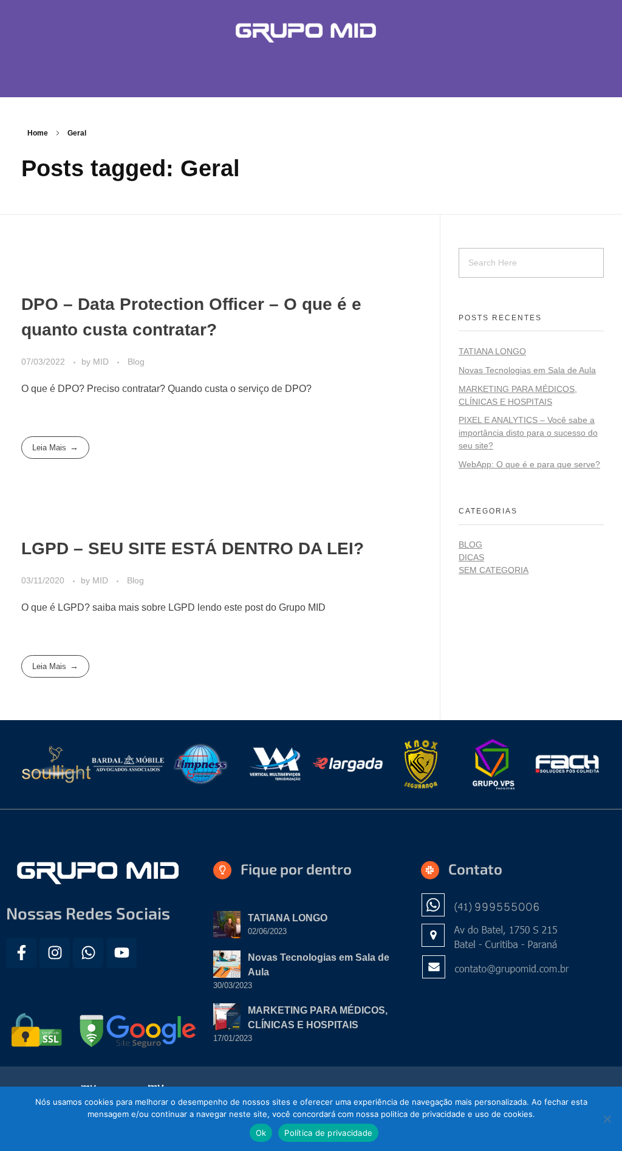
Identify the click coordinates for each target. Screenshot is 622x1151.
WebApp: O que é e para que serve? (529, 464)
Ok (261, 1133)
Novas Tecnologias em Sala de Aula (527, 370)
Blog (136, 361)
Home (37, 133)
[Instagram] (54, 953)
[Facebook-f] (21, 953)
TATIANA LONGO (492, 351)
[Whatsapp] (88, 953)
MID (102, 361)
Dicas (471, 557)
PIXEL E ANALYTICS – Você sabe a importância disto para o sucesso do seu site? (528, 432)
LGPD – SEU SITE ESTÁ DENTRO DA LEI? (192, 548)
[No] (607, 1119)
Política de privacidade (328, 1133)
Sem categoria (493, 570)
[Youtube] (121, 953)
